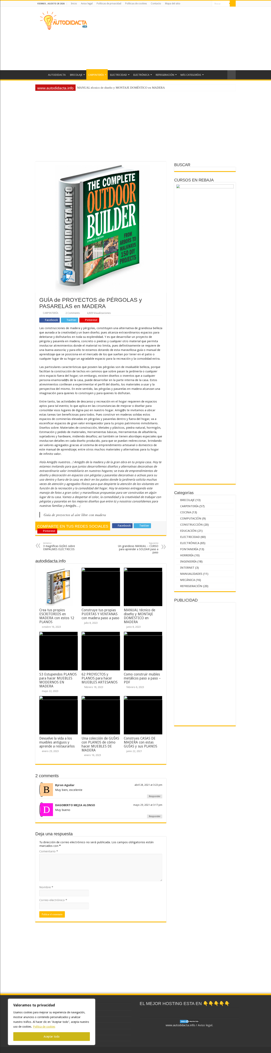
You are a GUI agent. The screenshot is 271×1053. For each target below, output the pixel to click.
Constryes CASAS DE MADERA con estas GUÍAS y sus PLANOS (140, 742)
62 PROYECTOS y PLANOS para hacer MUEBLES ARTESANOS (99, 678)
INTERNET (187, 567)
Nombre (46, 887)
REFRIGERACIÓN (165, 74)
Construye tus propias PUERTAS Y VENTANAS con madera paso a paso (100, 614)
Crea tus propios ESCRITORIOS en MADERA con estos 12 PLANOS (56, 616)
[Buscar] (233, 4)
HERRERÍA (187, 555)
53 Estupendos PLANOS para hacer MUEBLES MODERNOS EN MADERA (58, 680)
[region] (51, 1022)
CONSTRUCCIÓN (191, 524)
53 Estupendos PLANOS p (93, 87)
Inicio (74, 3)
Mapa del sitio (172, 3)
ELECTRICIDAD (118, 74)
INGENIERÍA (188, 561)
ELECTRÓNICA (141, 74)
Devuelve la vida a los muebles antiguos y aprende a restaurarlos (57, 742)
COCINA (185, 512)
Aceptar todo (52, 1036)
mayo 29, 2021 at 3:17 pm (147, 804)
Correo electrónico (53, 900)
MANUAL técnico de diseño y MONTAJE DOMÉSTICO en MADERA (139, 616)
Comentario (48, 851)
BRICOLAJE (76, 74)
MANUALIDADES (191, 574)
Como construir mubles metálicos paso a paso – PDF (142, 678)
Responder (154, 796)
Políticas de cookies (136, 3)
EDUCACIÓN (188, 531)
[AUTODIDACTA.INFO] (63, 20)
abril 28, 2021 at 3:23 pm (148, 784)
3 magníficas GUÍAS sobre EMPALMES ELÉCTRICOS (59, 546)
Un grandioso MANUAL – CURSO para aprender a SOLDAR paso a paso (138, 548)
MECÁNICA (187, 580)
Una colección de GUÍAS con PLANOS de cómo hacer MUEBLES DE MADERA (100, 744)
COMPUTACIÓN (190, 518)
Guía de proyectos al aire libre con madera (75, 514)
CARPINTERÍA (96, 74)
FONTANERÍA (189, 549)
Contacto (156, 3)
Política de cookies (44, 1026)
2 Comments (72, 312)
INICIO (40, 74)
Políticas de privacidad (109, 3)
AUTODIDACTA (57, 74)
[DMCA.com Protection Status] (189, 1021)
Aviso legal (87, 3)
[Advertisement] (160, 38)
